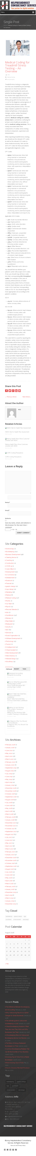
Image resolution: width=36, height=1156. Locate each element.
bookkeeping (9, 916)
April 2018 (9, 811)
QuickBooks (9, 615)
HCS (8, 75)
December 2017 (11, 823)
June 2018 (9, 805)
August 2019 (10, 771)
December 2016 (11, 857)
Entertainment (10, 577)
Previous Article (10, 397)
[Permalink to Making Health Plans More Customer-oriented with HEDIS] (18, 439)
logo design (10, 589)
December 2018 (11, 788)
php (7, 612)
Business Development (13, 554)
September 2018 (11, 797)
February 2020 (10, 762)
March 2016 (9, 883)
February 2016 (10, 886)
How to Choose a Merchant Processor (18, 1068)
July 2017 (9, 837)
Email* (7, 510)
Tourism (8, 644)
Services (8, 632)
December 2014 (11, 904)
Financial (8, 583)
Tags (24, 669)
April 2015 (9, 895)
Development (10, 572)
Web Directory (10, 656)
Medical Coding (11, 77)
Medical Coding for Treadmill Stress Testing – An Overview (17, 67)
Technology (9, 641)
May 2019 (9, 779)
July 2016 (9, 872)
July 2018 (9, 802)
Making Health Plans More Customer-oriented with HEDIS (16, 445)
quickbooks (8, 919)
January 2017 (10, 854)
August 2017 (10, 834)
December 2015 (11, 892)
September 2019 (11, 768)
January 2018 (10, 820)
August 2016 (10, 869)
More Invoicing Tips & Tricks (15, 1063)
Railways (8, 618)
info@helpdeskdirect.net (14, 1116)
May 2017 (9, 843)
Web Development (12, 653)
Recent (16, 669)
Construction (10, 563)
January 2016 (10, 889)
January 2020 (10, 765)
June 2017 (9, 840)
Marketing (9, 592)
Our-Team (9, 603)
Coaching (9, 560)
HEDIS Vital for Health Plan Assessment (17, 432)
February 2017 (10, 852)
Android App (10, 548)
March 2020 (9, 759)
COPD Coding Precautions (13, 457)
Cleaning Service (11, 557)
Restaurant (9, 624)
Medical (8, 595)
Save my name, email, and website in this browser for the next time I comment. (18, 525)
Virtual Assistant (11, 650)
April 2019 (9, 782)
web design (26, 919)
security (8, 627)
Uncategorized (10, 647)
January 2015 (10, 901)
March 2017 (9, 849)
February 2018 (10, 817)
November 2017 (11, 826)
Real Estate (9, 621)
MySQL (8, 601)
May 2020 (9, 753)
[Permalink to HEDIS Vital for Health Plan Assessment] (18, 428)
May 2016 (9, 878)
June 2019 (9, 776)
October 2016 (10, 863)
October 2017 (10, 828)
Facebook (9, 580)
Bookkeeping (10, 551)
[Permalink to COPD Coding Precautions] (18, 453)
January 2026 (10, 747)
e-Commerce (10, 575)
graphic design (10, 586)
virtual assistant (17, 919)
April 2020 (9, 756)
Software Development (13, 638)
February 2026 (10, 744)
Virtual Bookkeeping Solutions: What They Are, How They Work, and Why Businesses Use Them (17, 1029)
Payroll (8, 606)
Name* (7, 502)
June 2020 (9, 750)
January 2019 (10, 785)
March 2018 (9, 814)
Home (5, 25)
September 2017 (11, 831)
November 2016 (11, 860)
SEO (7, 630)
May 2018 (9, 808)
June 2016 (9, 875)
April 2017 (9, 846)
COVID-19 (9, 566)
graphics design (18, 916)
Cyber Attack (10, 569)
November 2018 (11, 791)
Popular (9, 669)
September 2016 (11, 866)
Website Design (11, 658)
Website (8, 518)
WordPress (9, 661)
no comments (10, 79)
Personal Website (11, 609)
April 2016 (9, 880)
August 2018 (10, 799)
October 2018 (10, 794)
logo (25, 916)
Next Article (27, 397)
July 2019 (9, 773)
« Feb (7, 964)
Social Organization (12, 635)
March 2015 (9, 898)
